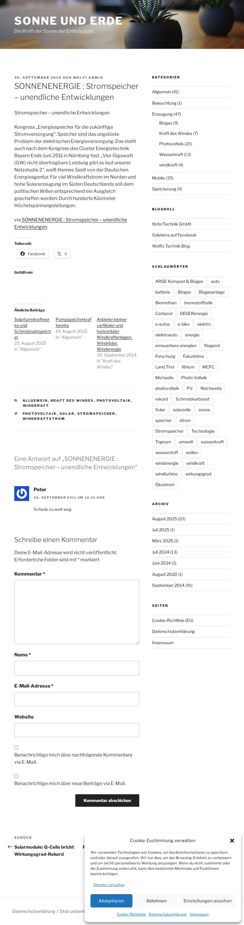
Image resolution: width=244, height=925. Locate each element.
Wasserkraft (171, 154)
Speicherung (164, 188)
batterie (162, 291)
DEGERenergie (194, 313)
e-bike (184, 324)
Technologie (203, 431)
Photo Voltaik (194, 377)
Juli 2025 (160, 529)
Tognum (163, 441)
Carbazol (163, 313)
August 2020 (164, 574)
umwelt (186, 441)
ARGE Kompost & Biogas (179, 281)
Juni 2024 (161, 562)
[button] (232, 841)
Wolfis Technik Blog (171, 245)
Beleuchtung (164, 102)
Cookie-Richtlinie (131, 914)
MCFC (208, 366)
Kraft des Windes (72, 400)
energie (192, 334)
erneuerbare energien (175, 345)
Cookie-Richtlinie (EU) (172, 620)
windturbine (166, 473)
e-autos (162, 324)
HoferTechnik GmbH (171, 223)
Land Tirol (164, 366)
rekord (161, 398)
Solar (67, 414)
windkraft (36, 406)
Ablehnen (156, 901)
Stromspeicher (96, 414)
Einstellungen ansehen (208, 901)
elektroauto (166, 334)
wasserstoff (166, 452)
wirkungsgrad (198, 473)
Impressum (199, 914)
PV (190, 388)
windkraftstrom (44, 419)
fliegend (212, 345)
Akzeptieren (111, 901)
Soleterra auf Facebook (174, 234)
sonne (204, 409)
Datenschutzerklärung (168, 914)
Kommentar (29, 574)
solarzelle (182, 409)
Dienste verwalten (109, 885)
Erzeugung (162, 113)
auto (215, 281)
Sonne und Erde (68, 20)
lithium (188, 366)
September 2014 (168, 585)
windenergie (167, 463)
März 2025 (162, 540)
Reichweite (211, 388)
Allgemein (35, 400)
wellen (192, 452)
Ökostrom (165, 484)
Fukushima (193, 356)
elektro (204, 324)
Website (24, 717)
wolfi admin (88, 77)
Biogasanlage (212, 291)
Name (22, 655)
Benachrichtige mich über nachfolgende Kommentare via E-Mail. (73, 758)
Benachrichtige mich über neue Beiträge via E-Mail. (70, 783)
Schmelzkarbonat (192, 398)
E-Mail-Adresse (34, 686)
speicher (163, 420)
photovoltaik (40, 414)
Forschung (165, 356)
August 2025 (164, 518)
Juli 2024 (160, 551)
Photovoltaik (114, 400)
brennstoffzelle (198, 302)
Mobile (158, 177)
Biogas (165, 122)
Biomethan (165, 302)
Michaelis (164, 377)
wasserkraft (212, 441)
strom (185, 420)
